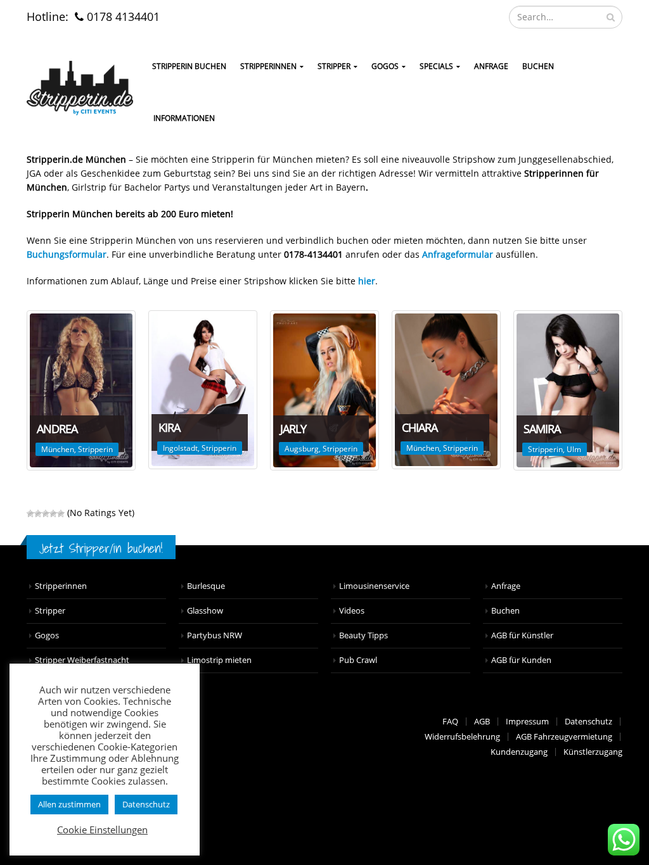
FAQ (450, 721)
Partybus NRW (214, 635)
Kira (169, 427)
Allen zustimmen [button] (69, 804)
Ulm (574, 449)
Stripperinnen (268, 66)
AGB (482, 721)
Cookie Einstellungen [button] (102, 829)
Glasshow (205, 610)
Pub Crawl (358, 660)
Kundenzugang (519, 752)
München (57, 449)
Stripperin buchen (189, 66)
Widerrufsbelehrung (462, 736)
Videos (351, 610)
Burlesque (206, 586)
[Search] (610, 17)
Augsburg (302, 448)
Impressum (527, 721)
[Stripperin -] (80, 88)
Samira (542, 428)
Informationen (184, 118)
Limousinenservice (374, 586)
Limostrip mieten (219, 660)
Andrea (57, 428)
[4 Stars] (53, 513)
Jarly (293, 428)
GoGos (385, 66)
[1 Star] (30, 513)
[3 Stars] (45, 513)
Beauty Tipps (363, 635)
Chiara (419, 427)
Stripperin (95, 449)
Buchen (538, 66)
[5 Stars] (61, 513)
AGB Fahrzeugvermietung (564, 736)
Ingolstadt (180, 448)
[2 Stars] (38, 513)
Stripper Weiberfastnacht (82, 660)
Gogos (47, 635)
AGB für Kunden (521, 660)
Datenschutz (588, 721)
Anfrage (491, 66)
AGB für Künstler (522, 635)
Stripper (334, 66)
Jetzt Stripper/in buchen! (101, 548)
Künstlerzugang (592, 752)
